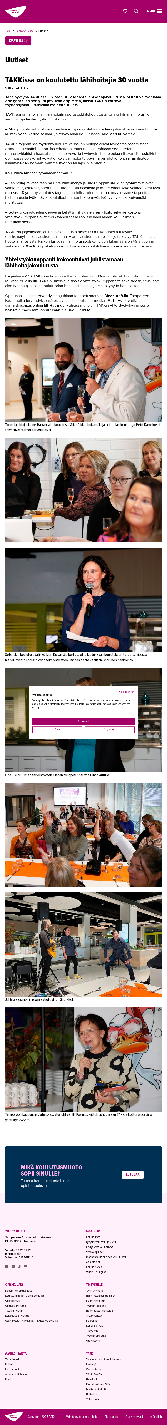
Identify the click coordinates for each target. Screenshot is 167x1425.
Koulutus (93, 1231)
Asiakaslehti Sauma (16, 1374)
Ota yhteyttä (93, 1340)
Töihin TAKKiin (94, 1374)
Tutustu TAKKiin (14, 1310)
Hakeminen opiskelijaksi (18, 1290)
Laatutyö (91, 1364)
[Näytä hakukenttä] (136, 11)
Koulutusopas (94, 1267)
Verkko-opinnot (95, 1252)
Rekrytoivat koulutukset (99, 1247)
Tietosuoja (111, 1416)
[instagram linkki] (20, 1266)
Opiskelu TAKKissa (15, 1305)
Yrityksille (94, 1285)
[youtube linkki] (25, 1266)
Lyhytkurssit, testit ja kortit (101, 1242)
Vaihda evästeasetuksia (81, 1416)
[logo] (14, 1420)
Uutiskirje (91, 1394)
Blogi (8, 1379)
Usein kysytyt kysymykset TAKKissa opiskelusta (31, 1320)
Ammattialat (93, 1262)
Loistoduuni (12, 1369)
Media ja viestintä (96, 1389)
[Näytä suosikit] (125, 11)
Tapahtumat (12, 1359)
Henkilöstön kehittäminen (100, 1295)
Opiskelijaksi (14, 1285)
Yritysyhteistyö (94, 1315)
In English (156, 1416)
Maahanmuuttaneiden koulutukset (106, 1257)
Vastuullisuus (93, 1369)
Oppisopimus (12, 1300)
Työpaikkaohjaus (96, 1305)
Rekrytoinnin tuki (96, 1300)
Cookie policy (127, 691)
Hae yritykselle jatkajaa (99, 1310)
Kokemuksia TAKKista (17, 1315)
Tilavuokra (92, 1330)
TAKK (8, 31)
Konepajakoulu (95, 1325)
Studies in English (96, 1272)
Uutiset (43, 31)
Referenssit (92, 1320)
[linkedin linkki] (13, 1266)
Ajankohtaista (25, 31)
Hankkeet (91, 1379)
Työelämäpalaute (96, 1335)
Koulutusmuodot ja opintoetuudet (24, 1295)
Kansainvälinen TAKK (98, 1384)
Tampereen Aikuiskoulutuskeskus (105, 1359)
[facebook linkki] (7, 1266)
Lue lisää (133, 1175)
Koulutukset (93, 1237)
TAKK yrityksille (94, 1290)
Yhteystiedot (15, 1231)
